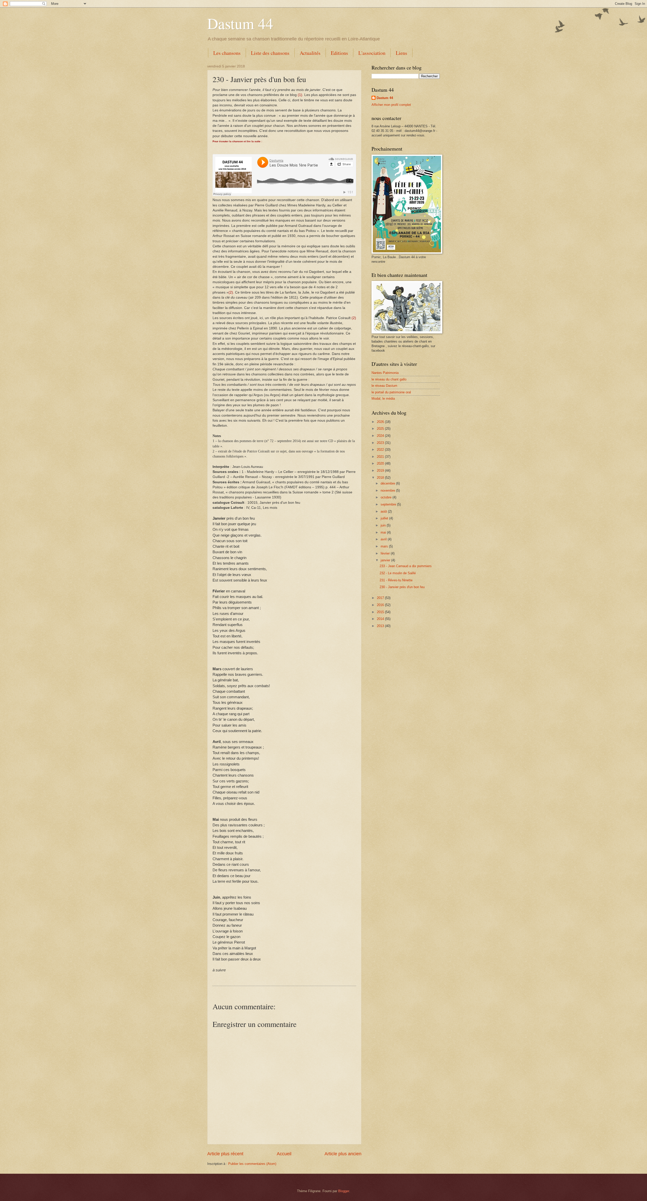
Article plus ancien (343, 1153)
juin (384, 525)
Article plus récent (225, 1153)
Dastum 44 (240, 23)
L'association (371, 53)
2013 (381, 626)
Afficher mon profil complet (391, 105)
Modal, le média (383, 398)
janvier (386, 560)
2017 (381, 598)
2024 (381, 436)
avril (384, 539)
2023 (381, 443)
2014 (381, 619)
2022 (381, 449)
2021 (381, 457)
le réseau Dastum (384, 386)
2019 (381, 470)
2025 (381, 428)
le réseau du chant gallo (389, 379)
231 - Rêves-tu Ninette (396, 580)
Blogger (343, 1191)
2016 (381, 605)
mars (385, 546)
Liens (401, 53)
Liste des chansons (270, 53)
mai (384, 532)
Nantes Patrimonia (385, 373)
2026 (381, 422)
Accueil (284, 1153)
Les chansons (227, 53)
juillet (385, 518)
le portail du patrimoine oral (391, 392)
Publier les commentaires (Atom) (252, 1164)
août (384, 511)
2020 (381, 463)
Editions (339, 53)
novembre (388, 490)
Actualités (310, 53)
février (386, 553)
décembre (388, 483)
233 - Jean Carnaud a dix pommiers (406, 566)
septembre (389, 504)
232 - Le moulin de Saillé (398, 573)
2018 (381, 477)
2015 (381, 612)
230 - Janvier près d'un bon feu (402, 587)
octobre (386, 497)
